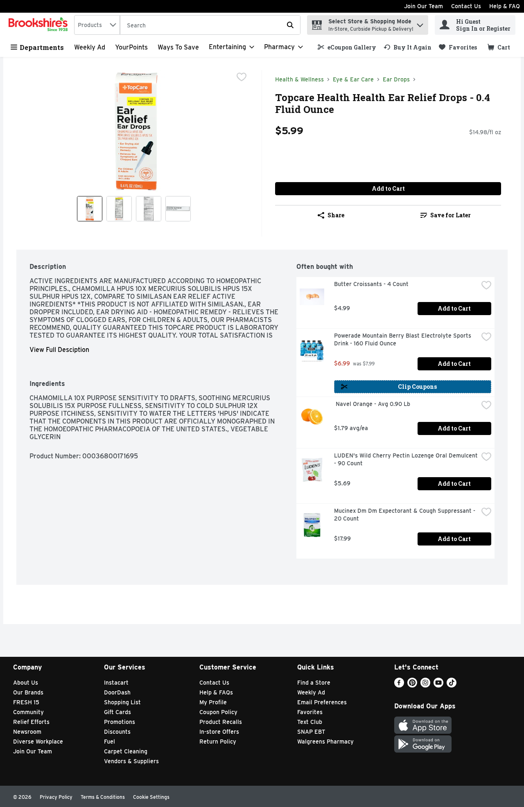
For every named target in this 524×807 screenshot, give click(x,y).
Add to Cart (388, 188)
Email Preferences (322, 702)
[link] (347, 47)
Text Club (309, 722)
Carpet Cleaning (125, 751)
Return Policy (217, 741)
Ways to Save (178, 47)
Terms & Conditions (103, 797)
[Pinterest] (412, 685)
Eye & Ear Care (353, 79)
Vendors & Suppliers (131, 761)
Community (28, 712)
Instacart (116, 682)
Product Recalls (220, 722)
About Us (25, 682)
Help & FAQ (504, 6)
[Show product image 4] (178, 208)
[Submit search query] (290, 25)
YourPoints (131, 47)
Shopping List (122, 702)
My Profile (213, 702)
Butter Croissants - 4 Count (371, 284)
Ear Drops (396, 79)
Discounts (117, 731)
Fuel (109, 741)
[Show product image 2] (119, 208)
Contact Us (466, 6)
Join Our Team (423, 6)
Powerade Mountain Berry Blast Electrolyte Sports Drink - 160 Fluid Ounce (403, 339)
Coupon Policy (218, 712)
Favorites (310, 712)
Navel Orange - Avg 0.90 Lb (372, 404)
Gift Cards (117, 712)
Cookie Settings (151, 797)
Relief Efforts (31, 722)
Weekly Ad (89, 47)
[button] (420, 23)
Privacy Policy (56, 797)
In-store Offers (219, 731)
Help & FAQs (216, 692)
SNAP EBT (311, 731)
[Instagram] (425, 685)
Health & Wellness (299, 79)
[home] (40, 25)
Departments (42, 47)
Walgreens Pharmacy (325, 741)
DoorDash (117, 692)
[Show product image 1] (89, 208)
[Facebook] (399, 685)
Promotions (119, 722)
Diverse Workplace (38, 741)
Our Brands (28, 692)
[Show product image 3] (148, 208)
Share (336, 215)
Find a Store (313, 682)
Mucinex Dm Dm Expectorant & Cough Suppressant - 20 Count (405, 514)
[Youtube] (438, 685)
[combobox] (97, 25)
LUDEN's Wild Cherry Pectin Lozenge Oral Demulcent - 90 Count (406, 459)
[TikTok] (451, 685)
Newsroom (27, 731)
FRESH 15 (26, 702)
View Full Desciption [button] (59, 350)
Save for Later (450, 215)
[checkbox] (241, 77)
